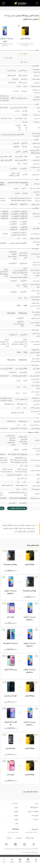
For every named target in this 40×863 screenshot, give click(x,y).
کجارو (16, 819)
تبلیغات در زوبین (33, 811)
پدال (16, 823)
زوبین (16, 807)
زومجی (16, 815)
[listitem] (20, 561)
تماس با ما (35, 815)
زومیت (16, 811)
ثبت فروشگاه (34, 807)
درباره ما (35, 819)
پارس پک (34, 829)
